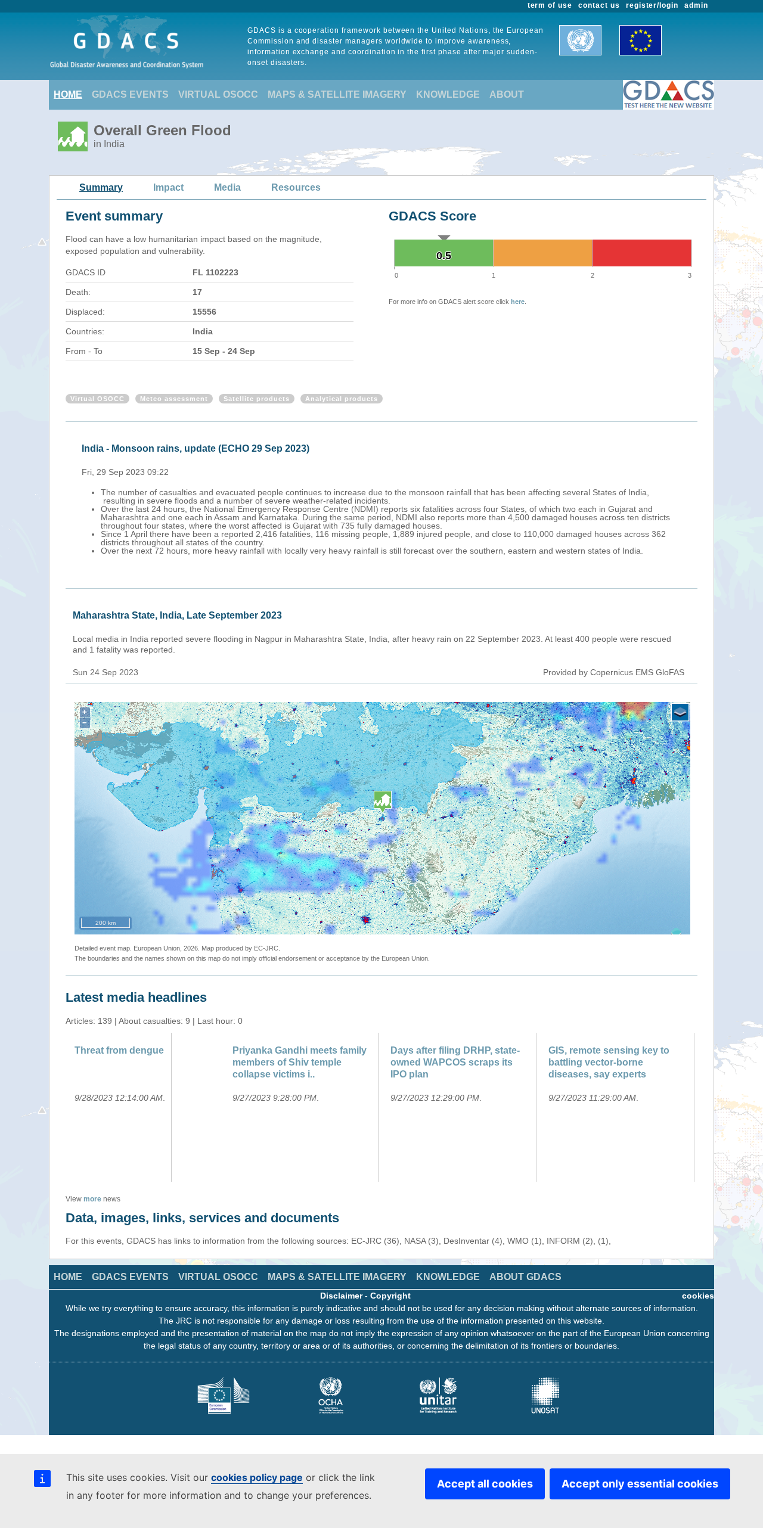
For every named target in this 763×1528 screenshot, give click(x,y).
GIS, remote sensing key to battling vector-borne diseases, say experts (608, 1062)
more (92, 1199)
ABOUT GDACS (525, 1277)
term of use (550, 5)
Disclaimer (341, 1295)
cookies (698, 1295)
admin (696, 5)
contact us (599, 5)
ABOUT (506, 94)
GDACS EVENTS (130, 94)
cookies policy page (257, 1477)
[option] (384, 497)
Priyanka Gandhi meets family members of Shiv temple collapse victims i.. (299, 1062)
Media (227, 187)
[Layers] (680, 712)
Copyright (390, 1295)
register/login (652, 5)
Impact (168, 187)
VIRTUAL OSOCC (218, 94)
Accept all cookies (485, 1483)
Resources (296, 187)
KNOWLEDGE (448, 94)
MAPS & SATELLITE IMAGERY (337, 94)
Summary (101, 187)
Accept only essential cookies (640, 1483)
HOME (68, 94)
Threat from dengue (119, 1050)
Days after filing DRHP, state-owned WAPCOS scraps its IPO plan (455, 1062)
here (518, 301)
